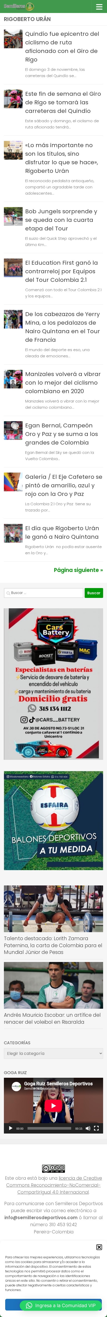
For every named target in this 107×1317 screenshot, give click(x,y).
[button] (99, 1247)
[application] (53, 1106)
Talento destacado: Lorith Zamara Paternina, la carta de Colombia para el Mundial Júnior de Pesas (53, 945)
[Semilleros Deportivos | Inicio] (23, 6)
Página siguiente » (78, 570)
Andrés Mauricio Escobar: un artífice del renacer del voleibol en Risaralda (52, 1019)
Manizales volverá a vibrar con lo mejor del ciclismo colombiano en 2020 (63, 382)
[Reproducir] (10, 1128)
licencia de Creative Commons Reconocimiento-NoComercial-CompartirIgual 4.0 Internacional (54, 1185)
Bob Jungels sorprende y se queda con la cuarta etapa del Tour (61, 220)
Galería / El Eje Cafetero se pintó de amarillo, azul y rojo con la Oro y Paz (63, 485)
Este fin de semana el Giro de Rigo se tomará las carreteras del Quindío (63, 102)
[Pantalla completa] (96, 1128)
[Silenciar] (88, 1128)
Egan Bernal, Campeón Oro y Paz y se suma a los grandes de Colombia (61, 434)
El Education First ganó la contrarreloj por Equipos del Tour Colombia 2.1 (61, 271)
